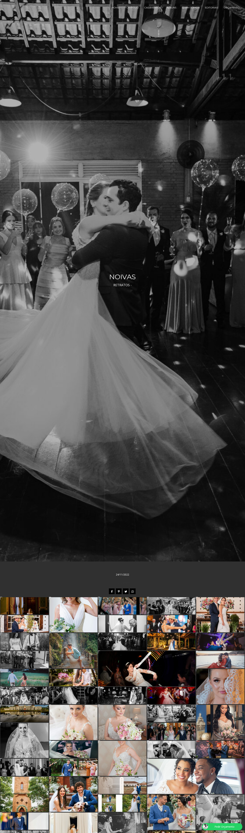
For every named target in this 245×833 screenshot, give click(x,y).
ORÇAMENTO (232, 7)
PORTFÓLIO (132, 7)
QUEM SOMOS (191, 7)
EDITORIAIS (211, 7)
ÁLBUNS (171, 7)
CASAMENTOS (152, 7)
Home (115, 7)
